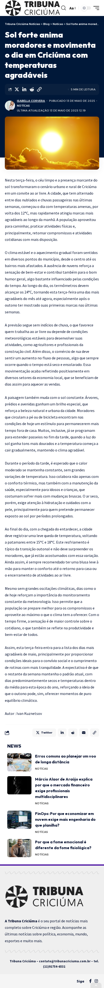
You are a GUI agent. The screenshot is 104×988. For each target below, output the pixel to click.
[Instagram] (96, 981)
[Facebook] (90, 981)
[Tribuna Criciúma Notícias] (32, 8)
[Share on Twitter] (16, 89)
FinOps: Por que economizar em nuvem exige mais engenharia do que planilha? (65, 819)
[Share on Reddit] (31, 89)
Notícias (42, 803)
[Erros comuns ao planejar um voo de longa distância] (19, 762)
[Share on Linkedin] (24, 89)
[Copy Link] (39, 89)
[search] (63, 8)
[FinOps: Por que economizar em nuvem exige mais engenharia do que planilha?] (19, 820)
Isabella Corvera (31, 101)
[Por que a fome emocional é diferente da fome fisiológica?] (19, 848)
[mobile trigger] (95, 8)
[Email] (83, 732)
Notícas (23, 105)
